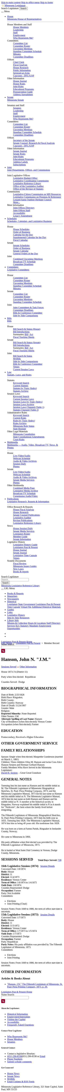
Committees (12, 267)
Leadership (18, 30)
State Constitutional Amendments (28, 437)
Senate (10, 97)
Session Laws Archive (23, 404)
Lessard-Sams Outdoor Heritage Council (32, 199)
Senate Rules (19, 154)
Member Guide (20, 536)
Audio (27, 455)
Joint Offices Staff (21, 210)
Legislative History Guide (25, 544)
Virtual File (26, 607)
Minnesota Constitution (24, 434)
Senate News (13, 1076)
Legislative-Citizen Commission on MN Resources (37, 194)
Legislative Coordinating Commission (31, 181)
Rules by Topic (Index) (24, 420)
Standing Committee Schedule (27, 51)
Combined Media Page (24, 488)
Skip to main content (11, 2)
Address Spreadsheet (23, 94)
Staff (15, 32)
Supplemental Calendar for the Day (29, 237)
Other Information (28, 666)
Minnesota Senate (15, 100)
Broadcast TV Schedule (24, 261)
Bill (26, 334)
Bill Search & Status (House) (26, 329)
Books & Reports (15, 593)
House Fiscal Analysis (23, 509)
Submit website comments (19, 1061)
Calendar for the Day (23, 234)
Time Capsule (13, 607)
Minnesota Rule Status (23, 426)
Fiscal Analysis (20, 65)
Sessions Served (8, 666)
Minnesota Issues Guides (24, 566)
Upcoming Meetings (22, 48)
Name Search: (7, 994)
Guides (10, 609)
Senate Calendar (20, 251)
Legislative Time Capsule (25, 555)
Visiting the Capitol (16, 1019)
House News (13, 1073)
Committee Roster (21, 46)
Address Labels (20, 162)
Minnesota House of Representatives (24, 19)
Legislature (12, 604)
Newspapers (13, 599)
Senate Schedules (21, 245)
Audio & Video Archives (25, 461)
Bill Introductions (21, 331)
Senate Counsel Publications (26, 515)
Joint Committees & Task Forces (28, 307)
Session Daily (19, 464)
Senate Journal (20, 151)
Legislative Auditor (22, 517)
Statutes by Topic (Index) (25, 388)
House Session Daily (23, 528)
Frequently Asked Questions (20, 1025)
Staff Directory (53, 623)
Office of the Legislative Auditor (28, 186)
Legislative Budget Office (25, 178)
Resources (24, 617)
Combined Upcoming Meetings (28, 259)
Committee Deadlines (23, 57)
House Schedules (21, 229)
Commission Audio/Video (25, 496)
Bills (9, 318)
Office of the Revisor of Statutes (28, 189)
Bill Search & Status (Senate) (26, 342)
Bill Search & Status (22, 356)
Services (11, 626)
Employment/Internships (18, 1016)
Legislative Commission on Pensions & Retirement (37, 197)
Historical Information (17, 1014)
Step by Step (13, 617)
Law (9, 372)
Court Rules (18, 439)
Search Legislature (10, 8)
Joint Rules (18, 86)
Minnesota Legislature (15, 5)
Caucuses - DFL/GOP (23, 75)
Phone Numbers (14, 1059)
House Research (20, 67)
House (10, 16)
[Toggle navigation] (2, 12)
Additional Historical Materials (46, 607)
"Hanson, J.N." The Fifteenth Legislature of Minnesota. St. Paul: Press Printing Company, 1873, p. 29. (35, 985)
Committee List (20, 43)
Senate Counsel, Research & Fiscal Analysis (34, 143)
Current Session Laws (23, 369)
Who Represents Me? (23, 38)
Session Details (47, 866)
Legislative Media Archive (25, 490)
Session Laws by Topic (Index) (27, 402)
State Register (19, 428)
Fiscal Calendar (20, 240)
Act (31, 334)
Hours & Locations (37, 623)
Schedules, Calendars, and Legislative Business (29, 221)
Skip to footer (46, 2)
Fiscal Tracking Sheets (23, 337)
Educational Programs (23, 89)
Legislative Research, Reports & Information (28, 501)
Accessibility (19, 213)
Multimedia (12, 442)
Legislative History (16, 615)
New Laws (18, 569)
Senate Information (22, 539)
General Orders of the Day (25, 253)
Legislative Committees (18, 269)
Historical (11, 601)
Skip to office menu (30, 2)
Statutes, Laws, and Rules (19, 375)
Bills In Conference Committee (27, 313)
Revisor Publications (22, 520)
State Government (26, 604)
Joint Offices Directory (24, 207)
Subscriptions (19, 164)
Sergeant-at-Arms (21, 73)
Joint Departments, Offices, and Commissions (28, 170)
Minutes (17, 54)
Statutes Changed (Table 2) (26, 410)
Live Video (18, 455)
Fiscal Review (19, 563)
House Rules (19, 84)
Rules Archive (19, 423)
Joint (9, 167)
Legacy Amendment (22, 216)
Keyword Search (21, 383)
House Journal (20, 81)
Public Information (22, 70)
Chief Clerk (18, 62)
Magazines (12, 596)
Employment (19, 35)
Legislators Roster (21, 534)
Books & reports (21, 571)
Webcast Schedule (21, 458)
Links (10, 612)
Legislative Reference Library (27, 183)
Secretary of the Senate (24, 140)
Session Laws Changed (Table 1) (28, 407)
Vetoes (16, 366)
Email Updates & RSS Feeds (20, 1081)
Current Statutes (20, 385)
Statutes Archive (20, 391)
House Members (21, 27)
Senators (17, 108)
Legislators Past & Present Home (16, 641)
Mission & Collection (17, 623)
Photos (16, 466)
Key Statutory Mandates (27, 626)
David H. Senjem (9, 773)
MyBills (17, 358)
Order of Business (21, 232)
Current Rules (19, 418)
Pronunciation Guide (23, 92)
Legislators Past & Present (25, 547)
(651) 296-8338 (14, 1056)
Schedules (12, 218)
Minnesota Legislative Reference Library (20, 585)
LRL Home (6, 643)
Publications (13, 499)
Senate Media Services (23, 480)
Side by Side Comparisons (25, 315)
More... (16, 202)
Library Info (13, 620)
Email (42, 1056)
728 (59, 860)
